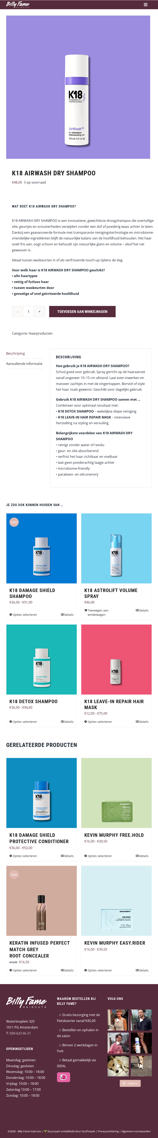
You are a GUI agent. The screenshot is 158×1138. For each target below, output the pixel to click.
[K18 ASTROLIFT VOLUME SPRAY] (116, 548)
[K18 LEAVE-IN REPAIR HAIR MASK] (116, 660)
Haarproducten (41, 333)
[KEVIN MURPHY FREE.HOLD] (116, 793)
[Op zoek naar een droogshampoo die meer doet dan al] (141, 1043)
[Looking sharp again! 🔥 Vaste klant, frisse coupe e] (141, 1019)
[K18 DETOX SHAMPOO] (41, 660)
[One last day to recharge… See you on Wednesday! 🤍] (118, 1066)
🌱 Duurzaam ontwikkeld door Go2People (69, 1131)
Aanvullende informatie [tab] (24, 363)
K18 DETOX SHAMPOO (33, 701)
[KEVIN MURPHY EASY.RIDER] (116, 901)
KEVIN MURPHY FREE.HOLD (114, 835)
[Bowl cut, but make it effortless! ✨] (118, 1019)
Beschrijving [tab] (15, 353)
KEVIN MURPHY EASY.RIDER (114, 943)
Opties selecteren (25, 615)
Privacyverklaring (108, 1131)
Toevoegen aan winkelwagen (82, 311)
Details (69, 615)
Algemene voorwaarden (136, 1131)
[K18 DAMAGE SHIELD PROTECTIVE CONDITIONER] (41, 793)
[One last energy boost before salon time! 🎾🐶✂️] (141, 1066)
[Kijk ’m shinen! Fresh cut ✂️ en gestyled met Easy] (118, 1043)
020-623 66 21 (20, 1033)
